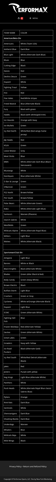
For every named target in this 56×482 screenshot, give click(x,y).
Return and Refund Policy (34, 466)
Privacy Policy (15, 466)
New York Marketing (44, 479)
